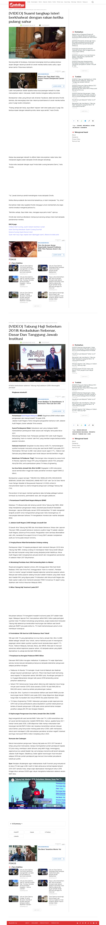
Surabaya (83, 127)
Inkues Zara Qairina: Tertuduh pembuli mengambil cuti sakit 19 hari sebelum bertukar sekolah (27, 269)
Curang (79, 125)
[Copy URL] (89, 121)
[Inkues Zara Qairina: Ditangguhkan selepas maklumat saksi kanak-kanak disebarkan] (43, 268)
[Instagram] (83, 923)
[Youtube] (94, 923)
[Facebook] (73, 121)
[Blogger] (77, 923)
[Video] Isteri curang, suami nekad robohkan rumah (27, 227)
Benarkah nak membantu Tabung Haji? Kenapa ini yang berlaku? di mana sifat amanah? (83, 105)
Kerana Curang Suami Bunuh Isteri (21, 232)
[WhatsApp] (81, 121)
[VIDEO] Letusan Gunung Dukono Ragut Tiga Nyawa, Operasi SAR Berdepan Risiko (83, 56)
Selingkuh (76, 127)
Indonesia (86, 125)
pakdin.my (45, 25)
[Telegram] (85, 121)
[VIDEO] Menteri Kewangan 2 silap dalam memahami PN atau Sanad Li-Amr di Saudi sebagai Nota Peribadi (84, 95)
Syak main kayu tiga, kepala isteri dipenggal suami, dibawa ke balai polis (34, 234)
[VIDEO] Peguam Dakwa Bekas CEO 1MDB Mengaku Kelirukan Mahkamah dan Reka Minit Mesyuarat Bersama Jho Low (84, 88)
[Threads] (96, 923)
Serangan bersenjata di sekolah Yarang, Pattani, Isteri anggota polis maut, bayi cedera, (83, 50)
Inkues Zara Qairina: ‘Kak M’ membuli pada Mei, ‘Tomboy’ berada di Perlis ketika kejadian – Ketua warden (27, 281)
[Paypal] (86, 923)
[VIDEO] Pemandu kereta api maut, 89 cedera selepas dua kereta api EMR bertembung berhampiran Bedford (84, 43)
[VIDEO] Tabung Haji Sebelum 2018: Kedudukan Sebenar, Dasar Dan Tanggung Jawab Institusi (84, 80)
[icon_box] (15, 263)
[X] (77, 121)
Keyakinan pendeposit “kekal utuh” (84, 100)
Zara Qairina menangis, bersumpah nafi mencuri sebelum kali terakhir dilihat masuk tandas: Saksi (56, 296)
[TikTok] (88, 923)
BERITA (11, 9)
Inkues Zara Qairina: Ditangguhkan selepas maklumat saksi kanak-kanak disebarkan (56, 269)
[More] (93, 121)
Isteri (93, 125)
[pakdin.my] (40, 25)
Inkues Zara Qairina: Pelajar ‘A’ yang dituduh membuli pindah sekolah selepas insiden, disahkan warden (26, 296)
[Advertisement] (37, 182)
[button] (93, 2)
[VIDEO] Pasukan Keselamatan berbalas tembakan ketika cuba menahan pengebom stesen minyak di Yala (84, 64)
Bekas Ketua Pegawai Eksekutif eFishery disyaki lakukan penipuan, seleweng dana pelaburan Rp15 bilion (84, 36)
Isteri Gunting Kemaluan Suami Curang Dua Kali (25, 229)
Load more (36, 306)
